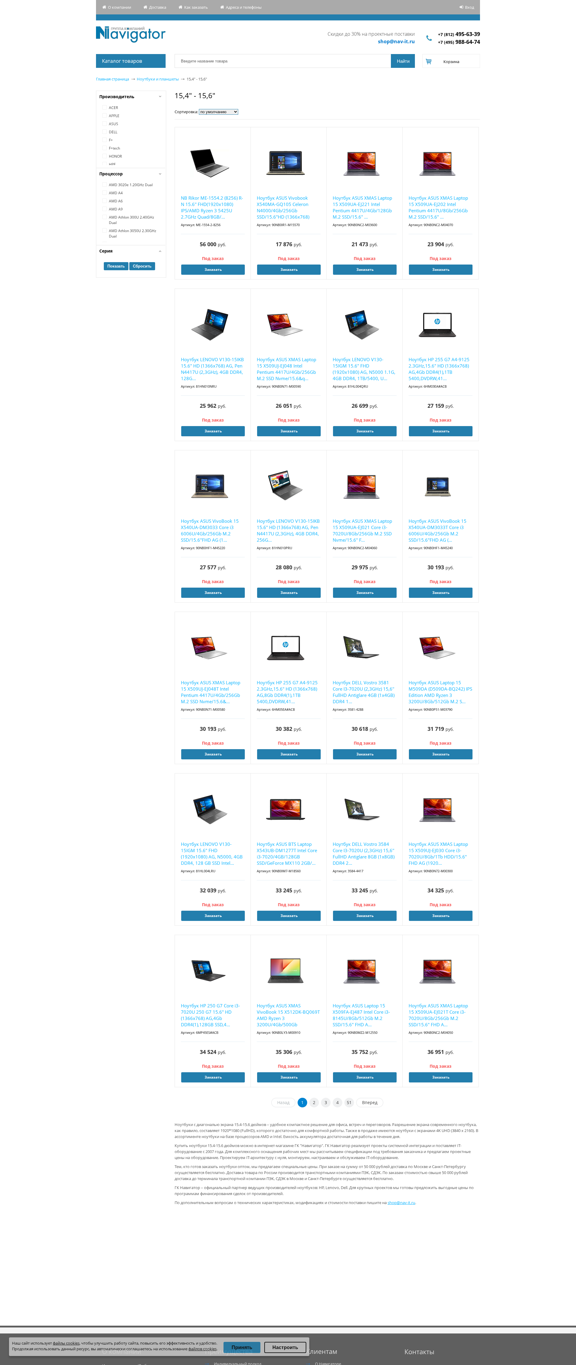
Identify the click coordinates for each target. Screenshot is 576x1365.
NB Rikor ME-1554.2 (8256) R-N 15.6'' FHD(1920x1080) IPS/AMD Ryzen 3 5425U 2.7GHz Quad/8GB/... (212, 207)
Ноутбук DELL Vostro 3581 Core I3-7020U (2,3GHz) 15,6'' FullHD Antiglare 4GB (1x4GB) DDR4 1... (363, 691)
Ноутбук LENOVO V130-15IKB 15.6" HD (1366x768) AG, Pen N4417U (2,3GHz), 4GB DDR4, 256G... (288, 530)
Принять (242, 1347)
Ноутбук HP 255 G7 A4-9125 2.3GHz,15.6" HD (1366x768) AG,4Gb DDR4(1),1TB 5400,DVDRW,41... (439, 368)
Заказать (213, 269)
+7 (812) (459, 34)
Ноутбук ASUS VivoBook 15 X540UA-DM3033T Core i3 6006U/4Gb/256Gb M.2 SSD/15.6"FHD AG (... (437, 530)
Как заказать (196, 7)
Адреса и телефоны (244, 7)
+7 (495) (459, 42)
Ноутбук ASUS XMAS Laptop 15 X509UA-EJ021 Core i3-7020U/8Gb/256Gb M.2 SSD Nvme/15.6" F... (362, 530)
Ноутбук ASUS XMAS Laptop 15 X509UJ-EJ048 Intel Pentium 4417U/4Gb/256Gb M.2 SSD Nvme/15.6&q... (286, 368)
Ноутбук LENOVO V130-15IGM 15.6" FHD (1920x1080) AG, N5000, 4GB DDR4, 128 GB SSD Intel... (212, 853)
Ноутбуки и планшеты (158, 79)
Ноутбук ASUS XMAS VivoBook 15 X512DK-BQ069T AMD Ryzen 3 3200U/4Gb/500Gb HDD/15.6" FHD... (288, 1015)
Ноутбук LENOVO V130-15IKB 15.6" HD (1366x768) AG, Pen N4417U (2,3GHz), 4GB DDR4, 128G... (212, 368)
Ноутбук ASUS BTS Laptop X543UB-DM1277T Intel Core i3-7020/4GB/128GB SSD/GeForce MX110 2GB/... (287, 853)
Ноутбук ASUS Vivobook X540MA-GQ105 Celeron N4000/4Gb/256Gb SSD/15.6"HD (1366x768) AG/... (283, 207)
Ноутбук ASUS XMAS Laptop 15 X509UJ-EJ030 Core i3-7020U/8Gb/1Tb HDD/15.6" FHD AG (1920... (438, 853)
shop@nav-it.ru (396, 41)
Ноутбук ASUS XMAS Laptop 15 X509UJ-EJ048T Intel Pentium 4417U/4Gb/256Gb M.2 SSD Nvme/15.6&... (210, 691)
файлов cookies (202, 1348)
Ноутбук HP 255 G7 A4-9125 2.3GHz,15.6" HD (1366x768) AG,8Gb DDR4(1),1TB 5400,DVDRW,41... (287, 691)
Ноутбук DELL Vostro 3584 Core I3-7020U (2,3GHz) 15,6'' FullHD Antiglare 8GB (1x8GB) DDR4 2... (363, 853)
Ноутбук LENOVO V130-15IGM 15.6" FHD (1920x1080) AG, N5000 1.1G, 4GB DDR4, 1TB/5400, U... (364, 368)
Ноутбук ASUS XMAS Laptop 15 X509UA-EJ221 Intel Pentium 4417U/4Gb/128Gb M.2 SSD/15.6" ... (362, 207)
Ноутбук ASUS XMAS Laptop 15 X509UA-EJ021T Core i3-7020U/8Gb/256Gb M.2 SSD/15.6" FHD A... (438, 1015)
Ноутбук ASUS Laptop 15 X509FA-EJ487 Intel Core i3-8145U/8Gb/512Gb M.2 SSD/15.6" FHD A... (361, 1015)
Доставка (157, 7)
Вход (469, 7)
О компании (119, 7)
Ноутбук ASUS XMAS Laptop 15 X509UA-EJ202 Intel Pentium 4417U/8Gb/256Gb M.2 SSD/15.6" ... (438, 207)
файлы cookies (66, 1343)
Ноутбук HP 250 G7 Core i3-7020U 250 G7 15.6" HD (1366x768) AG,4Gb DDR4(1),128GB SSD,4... (210, 1015)
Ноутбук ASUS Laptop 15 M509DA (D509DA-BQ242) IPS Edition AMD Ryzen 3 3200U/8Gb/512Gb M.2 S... (440, 691)
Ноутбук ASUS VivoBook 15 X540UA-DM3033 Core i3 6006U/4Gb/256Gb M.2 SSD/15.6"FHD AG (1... (210, 530)
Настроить (285, 1347)
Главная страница (112, 79)
